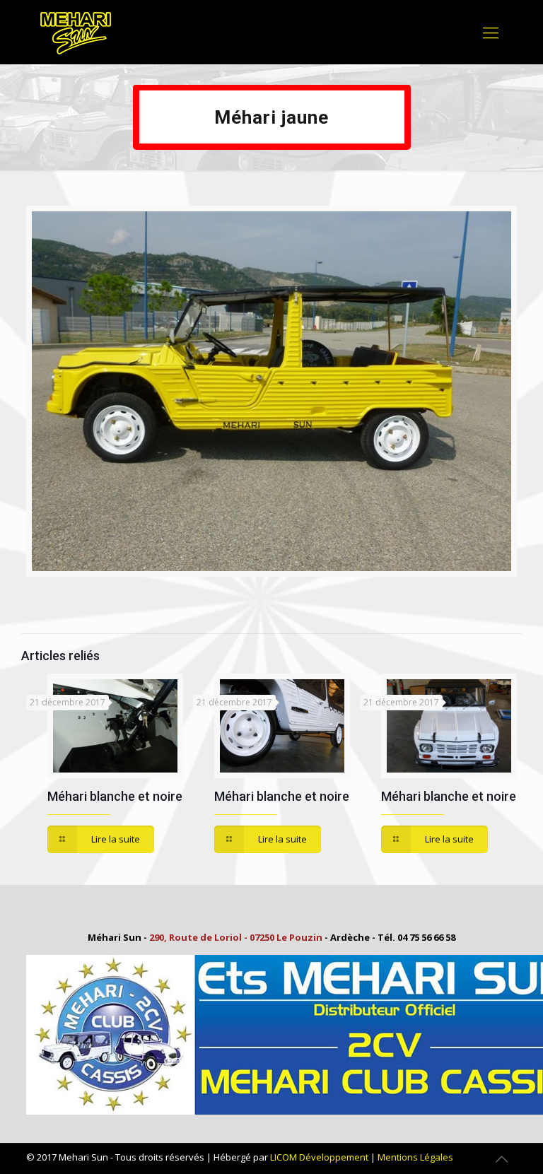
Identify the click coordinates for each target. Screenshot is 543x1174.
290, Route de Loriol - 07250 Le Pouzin (235, 937)
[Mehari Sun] (75, 32)
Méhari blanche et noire (114, 796)
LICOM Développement (319, 1157)
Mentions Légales (415, 1157)
